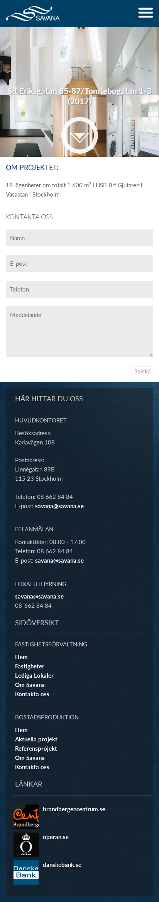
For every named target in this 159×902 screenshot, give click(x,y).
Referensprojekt (36, 748)
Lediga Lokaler (34, 675)
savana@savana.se (59, 506)
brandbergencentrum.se (74, 809)
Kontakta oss (32, 694)
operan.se (56, 836)
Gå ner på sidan (79, 135)
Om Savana (30, 684)
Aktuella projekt (36, 739)
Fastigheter (29, 666)
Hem (21, 657)
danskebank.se (62, 864)
